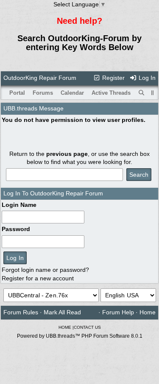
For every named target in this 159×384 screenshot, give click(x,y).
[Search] (141, 93)
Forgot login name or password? (45, 269)
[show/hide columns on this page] (153, 93)
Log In (146, 77)
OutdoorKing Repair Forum (39, 77)
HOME (65, 327)
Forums (43, 93)
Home (147, 312)
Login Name (19, 204)
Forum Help (118, 312)
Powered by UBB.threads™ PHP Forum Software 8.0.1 (79, 336)
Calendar (72, 93)
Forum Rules (20, 312)
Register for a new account (38, 278)
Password (16, 229)
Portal (17, 93)
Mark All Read (62, 312)
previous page (67, 153)
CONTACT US (87, 327)
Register (112, 77)
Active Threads (111, 93)
